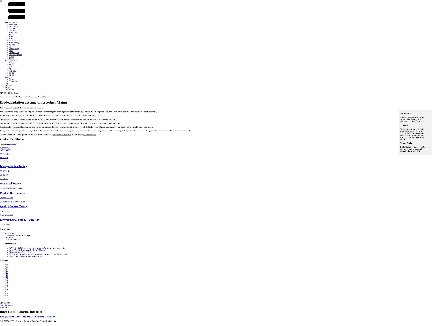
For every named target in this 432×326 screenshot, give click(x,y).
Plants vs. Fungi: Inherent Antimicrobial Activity (26, 256)
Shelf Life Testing (6, 198)
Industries (10, 22)
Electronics (13, 32)
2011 (6, 295)
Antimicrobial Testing (8, 144)
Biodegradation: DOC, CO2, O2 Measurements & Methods (27, 317)
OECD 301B (4, 171)
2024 (6, 269)
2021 (6, 275)
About (6, 77)
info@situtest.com (89, 135)
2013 (6, 291)
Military (12, 45)
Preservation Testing (7, 215)
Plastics (11, 57)
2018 (6, 281)
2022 (6, 273)
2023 (6, 271)
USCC (11, 75)
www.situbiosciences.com (62, 135)
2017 (6, 283)
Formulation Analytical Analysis (11, 188)
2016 (6, 285)
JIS (10, 69)
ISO (10, 67)
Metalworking (14, 43)
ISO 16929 (4, 179)
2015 (6, 287)
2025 (6, 267)
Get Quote (14, 93)
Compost (12, 28)
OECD (11, 73)
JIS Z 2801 (4, 158)
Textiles (12, 59)
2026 (6, 265)
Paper (11, 51)
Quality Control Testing (13, 206)
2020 (6, 277)
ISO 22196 (4, 161)
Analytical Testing (10, 183)
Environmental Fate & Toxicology (19, 219)
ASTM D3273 (5, 150)
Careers (11, 79)
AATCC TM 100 (6, 148)
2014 (6, 289)
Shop (6, 83)
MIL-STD (12, 71)
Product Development (12, 193)
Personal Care (14, 53)
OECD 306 (4, 175)
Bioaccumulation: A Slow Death (20, 252)
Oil (10, 47)
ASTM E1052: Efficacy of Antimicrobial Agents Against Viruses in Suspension (37, 248)
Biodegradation (5, 119)
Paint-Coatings (14, 49)
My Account (8, 85)
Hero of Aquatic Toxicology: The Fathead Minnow (27, 250)
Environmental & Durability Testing (13, 202)
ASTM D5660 (5, 225)
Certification (13, 26)
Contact (7, 87)
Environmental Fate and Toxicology (17, 235)
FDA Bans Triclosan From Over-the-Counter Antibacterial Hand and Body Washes (38, 254)
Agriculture (13, 24)
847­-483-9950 (5, 93)
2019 (6, 279)
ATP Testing (4, 211)
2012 (6, 293)
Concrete (12, 30)
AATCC (12, 63)
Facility (11, 34)
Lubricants (13, 41)
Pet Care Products (15, 55)
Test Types (11, 61)
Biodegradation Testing (13, 166)
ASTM (11, 65)
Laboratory (13, 81)
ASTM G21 (4, 154)
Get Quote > (4, 307)
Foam (11, 36)
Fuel (10, 38)
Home (12, 97)
